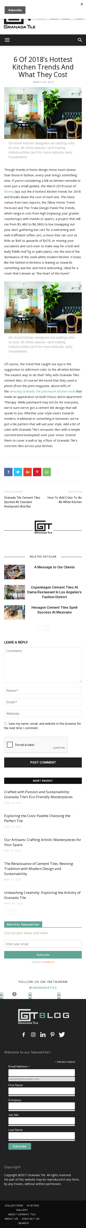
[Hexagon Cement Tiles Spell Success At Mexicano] (14, 612)
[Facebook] (23, 1035)
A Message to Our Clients (54, 567)
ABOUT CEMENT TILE (22, 1214)
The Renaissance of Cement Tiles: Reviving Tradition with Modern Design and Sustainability (38, 868)
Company (14, 1100)
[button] (80, 40)
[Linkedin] (43, 1035)
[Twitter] (62, 1035)
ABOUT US (11, 1219)
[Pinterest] (52, 1035)
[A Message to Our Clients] (14, 572)
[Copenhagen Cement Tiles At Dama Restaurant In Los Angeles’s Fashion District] (14, 592)
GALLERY (22, 1210)
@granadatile (43, 987)
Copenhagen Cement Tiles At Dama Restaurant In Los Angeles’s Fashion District (54, 592)
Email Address (19, 1066)
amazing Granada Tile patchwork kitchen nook (42, 391)
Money (9, 191)
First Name (15, 1085)
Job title (13, 1115)
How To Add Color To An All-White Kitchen (65, 500)
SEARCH (23, 1223)
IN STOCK (33, 1205)
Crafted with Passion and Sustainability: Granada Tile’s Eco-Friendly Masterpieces (38, 794)
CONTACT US (30, 1219)
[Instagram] (33, 1035)
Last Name (15, 1129)
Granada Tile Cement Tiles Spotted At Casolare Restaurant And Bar (22, 502)
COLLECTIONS (14, 1205)
